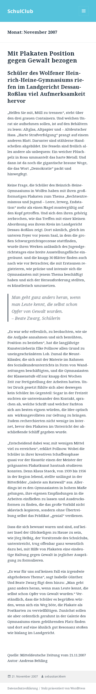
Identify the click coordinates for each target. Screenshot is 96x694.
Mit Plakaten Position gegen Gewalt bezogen (42, 56)
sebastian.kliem (55, 676)
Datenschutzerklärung (22, 688)
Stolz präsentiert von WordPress (63, 688)
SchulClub (20, 10)
